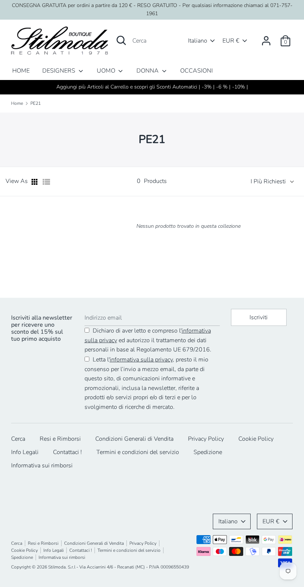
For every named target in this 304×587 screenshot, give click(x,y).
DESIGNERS (59, 71)
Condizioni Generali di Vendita (134, 439)
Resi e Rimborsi (60, 439)
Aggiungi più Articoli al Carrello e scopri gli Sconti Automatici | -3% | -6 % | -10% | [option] (152, 86)
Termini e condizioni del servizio (137, 452)
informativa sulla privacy (141, 360)
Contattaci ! (67, 452)
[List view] (46, 181)
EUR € (230, 41)
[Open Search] (121, 40)
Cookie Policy (256, 439)
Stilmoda (57, 567)
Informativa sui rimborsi (42, 465)
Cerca (18, 439)
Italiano (197, 41)
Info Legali (25, 452)
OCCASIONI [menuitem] (196, 71)
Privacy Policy (206, 439)
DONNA (148, 71)
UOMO (107, 71)
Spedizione (208, 452)
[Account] (266, 38)
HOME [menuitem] (21, 71)
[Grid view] (35, 181)
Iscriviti (259, 317)
